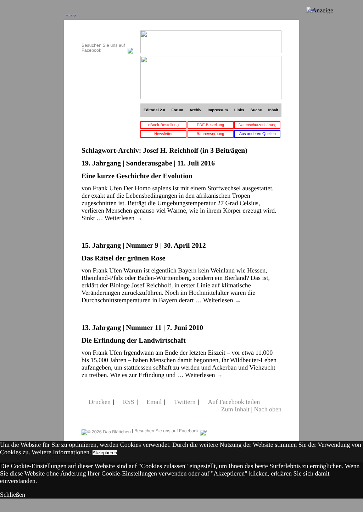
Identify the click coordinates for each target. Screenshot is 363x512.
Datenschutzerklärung (258, 125)
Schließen (12, 494)
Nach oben (267, 409)
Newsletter (163, 134)
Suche (256, 110)
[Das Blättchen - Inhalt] (107, 34)
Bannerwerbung (210, 134)
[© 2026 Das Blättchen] (106, 430)
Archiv (195, 110)
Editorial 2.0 (154, 110)
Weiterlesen (124, 217)
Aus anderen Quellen (257, 134)
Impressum (218, 110)
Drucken (100, 401)
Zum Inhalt (235, 409)
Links (239, 110)
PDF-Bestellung (210, 125)
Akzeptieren (105, 452)
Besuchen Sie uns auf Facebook (167, 430)
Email (154, 401)
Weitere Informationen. (61, 452)
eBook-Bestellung (163, 125)
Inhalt (273, 110)
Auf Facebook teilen (234, 401)
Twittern (185, 401)
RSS (128, 401)
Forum (177, 110)
